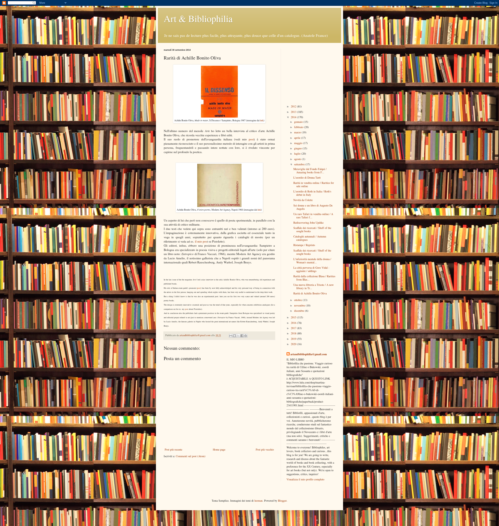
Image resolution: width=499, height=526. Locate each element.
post (251, 139)
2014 (294, 117)
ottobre (298, 300)
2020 (294, 344)
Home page (219, 449)
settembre (299, 164)
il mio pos (201, 241)
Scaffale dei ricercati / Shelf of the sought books (312, 229)
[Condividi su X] (238, 336)
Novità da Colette (303, 200)
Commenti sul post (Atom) (190, 456)
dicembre (299, 311)
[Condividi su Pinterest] (246, 336)
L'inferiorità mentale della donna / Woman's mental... (312, 260)
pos (186, 309)
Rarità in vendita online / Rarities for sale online (313, 184)
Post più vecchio (265, 449)
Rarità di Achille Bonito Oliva (310, 293)
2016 (294, 323)
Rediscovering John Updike (308, 222)
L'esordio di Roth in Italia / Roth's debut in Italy (312, 193)
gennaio (298, 122)
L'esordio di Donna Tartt (307, 177)
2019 (294, 339)
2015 (294, 317)
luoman (258, 500)
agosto (298, 159)
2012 (294, 106)
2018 (294, 333)
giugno (298, 148)
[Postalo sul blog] (234, 336)
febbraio (299, 127)
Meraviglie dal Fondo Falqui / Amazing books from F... (309, 170)
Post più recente (173, 449)
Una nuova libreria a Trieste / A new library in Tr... (313, 286)
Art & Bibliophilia (198, 18)
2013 (294, 112)
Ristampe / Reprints (304, 245)
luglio (297, 153)
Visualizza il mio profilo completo (305, 479)
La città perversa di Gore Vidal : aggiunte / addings (311, 269)
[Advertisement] (311, 73)
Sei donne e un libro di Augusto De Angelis (313, 207)
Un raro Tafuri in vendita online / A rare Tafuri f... (313, 215)
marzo (298, 132)
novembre (300, 305)
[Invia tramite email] (231, 336)
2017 (294, 328)
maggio (298, 143)
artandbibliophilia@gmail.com (308, 354)
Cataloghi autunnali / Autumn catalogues (309, 238)
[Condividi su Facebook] (242, 336)
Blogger (282, 500)
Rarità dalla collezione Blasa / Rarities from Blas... (314, 277)
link (262, 120)
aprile (297, 138)
